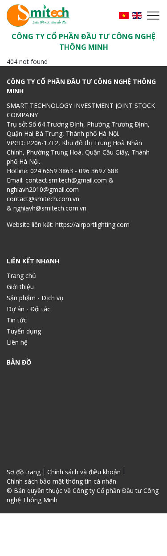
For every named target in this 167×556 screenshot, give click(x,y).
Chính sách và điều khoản (84, 472)
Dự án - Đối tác (28, 309)
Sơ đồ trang (24, 472)
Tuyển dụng (24, 331)
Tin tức (17, 320)
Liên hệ (17, 342)
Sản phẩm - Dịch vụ (35, 298)
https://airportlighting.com (92, 224)
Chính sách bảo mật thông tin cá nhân (61, 481)
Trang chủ (21, 275)
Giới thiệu (20, 286)
